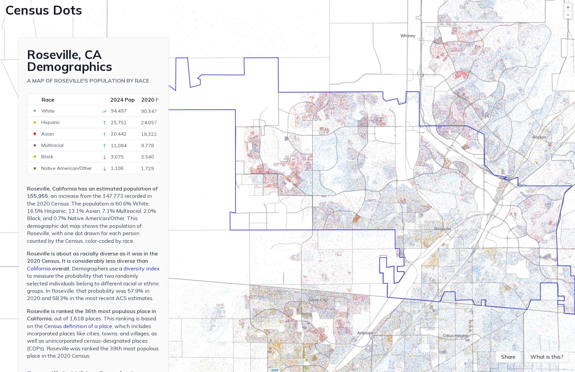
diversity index (141, 268)
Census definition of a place (78, 326)
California (39, 268)
